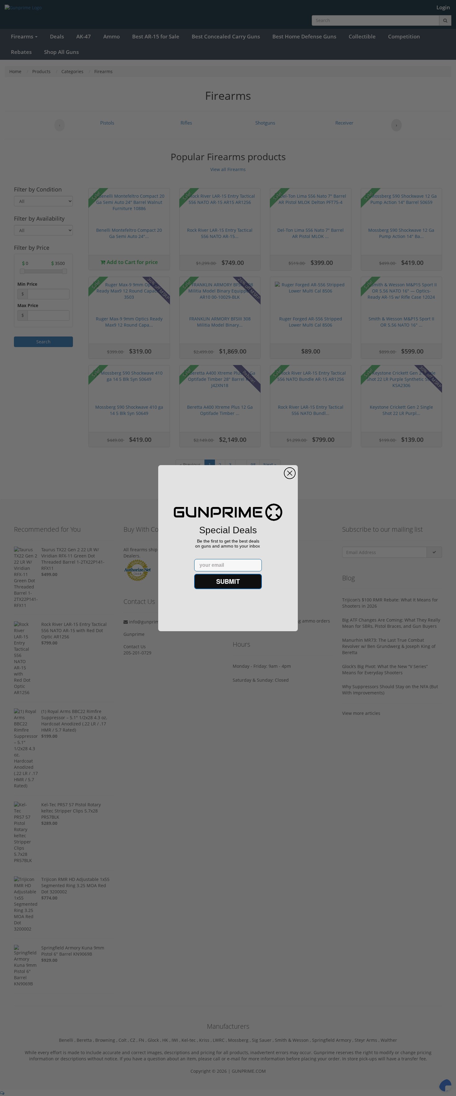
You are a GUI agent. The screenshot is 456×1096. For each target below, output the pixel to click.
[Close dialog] (289, 473)
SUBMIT (228, 581)
